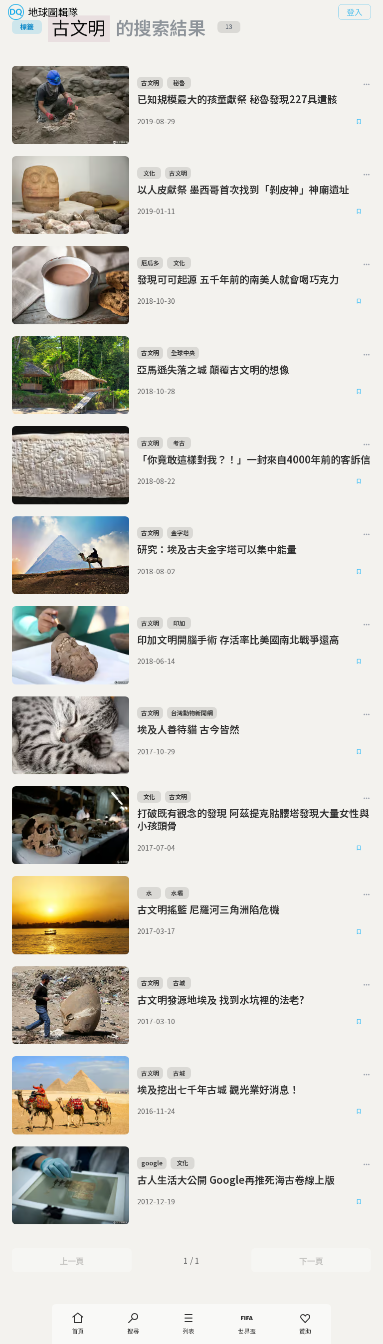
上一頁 (71, 1261)
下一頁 (311, 1261)
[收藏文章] (359, 121)
